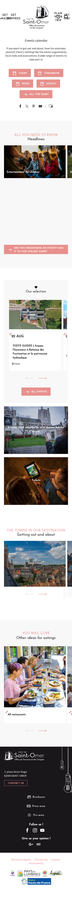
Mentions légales (21, 859)
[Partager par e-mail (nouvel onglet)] (40, 107)
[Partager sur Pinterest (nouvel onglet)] (33, 107)
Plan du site (41, 859)
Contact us (16, 783)
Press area (38, 806)
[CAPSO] (12, 873)
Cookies (55, 859)
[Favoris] (58, 17)
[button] (66, 17)
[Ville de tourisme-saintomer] (45, 873)
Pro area (38, 815)
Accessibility (36, 863)
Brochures (38, 797)
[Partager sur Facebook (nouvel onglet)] (20, 107)
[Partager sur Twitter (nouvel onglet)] (27, 107)
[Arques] (56, 873)
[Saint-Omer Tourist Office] (36, 17)
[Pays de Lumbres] (28, 873)
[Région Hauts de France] (36, 881)
